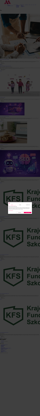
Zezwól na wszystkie (28, 212)
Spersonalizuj (19, 212)
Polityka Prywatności (11, 210)
